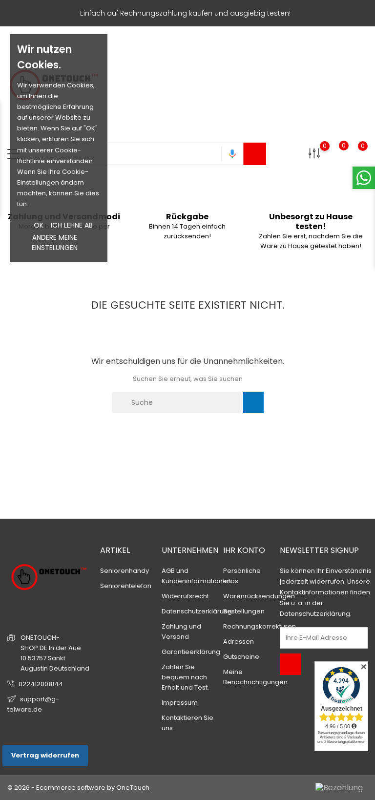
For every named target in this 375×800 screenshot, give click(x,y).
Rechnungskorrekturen (259, 626)
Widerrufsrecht (185, 596)
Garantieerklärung (191, 651)
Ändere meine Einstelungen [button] (55, 242)
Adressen (238, 641)
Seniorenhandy (124, 570)
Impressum (180, 702)
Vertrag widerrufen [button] (45, 755)
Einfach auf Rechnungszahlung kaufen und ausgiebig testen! (185, 13)
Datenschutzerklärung (197, 611)
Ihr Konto (244, 550)
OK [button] (38, 225)
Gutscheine (241, 656)
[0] (314, 153)
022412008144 (41, 684)
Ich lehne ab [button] (72, 225)
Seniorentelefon (125, 585)
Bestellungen (244, 611)
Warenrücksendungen (259, 596)
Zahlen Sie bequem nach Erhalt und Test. (185, 677)
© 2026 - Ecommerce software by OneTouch (78, 787)
